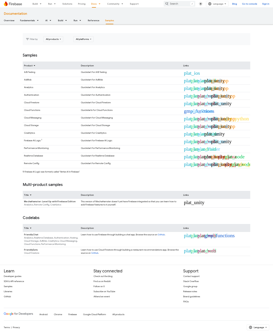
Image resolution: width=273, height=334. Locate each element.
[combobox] (179, 4)
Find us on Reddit (102, 281)
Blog (234, 3)
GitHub (161, 234)
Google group (190, 286)
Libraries (8, 291)
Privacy (16, 327)
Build (35, 3)
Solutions (67, 3)
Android (43, 314)
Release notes (190, 291)
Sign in (265, 3)
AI (46, 20)
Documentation (15, 14)
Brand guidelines (191, 296)
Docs (94, 3)
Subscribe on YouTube (104, 291)
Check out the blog (103, 276)
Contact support (191, 276)
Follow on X (99, 286)
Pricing (81, 3)
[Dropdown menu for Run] (56, 4)
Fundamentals (27, 20)
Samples (109, 20)
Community (113, 3)
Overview (9, 20)
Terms (7, 327)
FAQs (186, 301)
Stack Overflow (191, 281)
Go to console (249, 3)
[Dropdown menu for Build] (41, 4)
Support (134, 3)
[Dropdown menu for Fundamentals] (38, 20)
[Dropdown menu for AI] (51, 20)
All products (118, 314)
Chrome (58, 314)
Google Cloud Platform (94, 314)
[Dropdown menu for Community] (123, 4)
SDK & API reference (14, 281)
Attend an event (102, 296)
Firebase (72, 314)
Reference (93, 20)
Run (50, 3)
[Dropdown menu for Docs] (100, 4)
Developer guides (12, 276)
